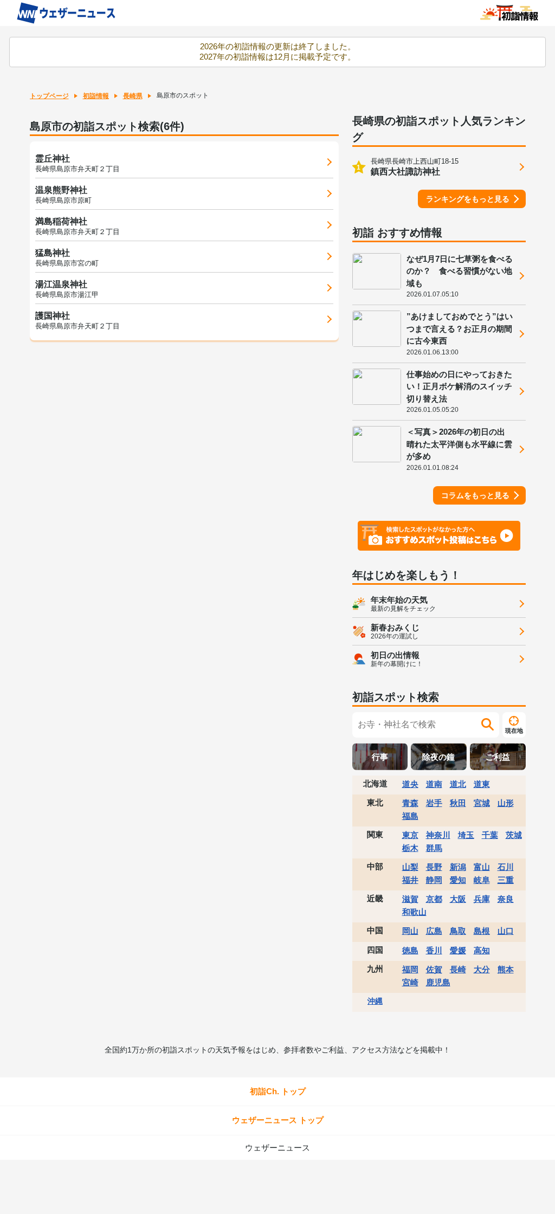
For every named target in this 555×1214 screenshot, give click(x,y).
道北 (458, 784)
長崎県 (133, 96)
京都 (434, 898)
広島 (434, 930)
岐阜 (482, 879)
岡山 (410, 930)
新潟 (458, 866)
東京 (410, 835)
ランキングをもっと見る (467, 199)
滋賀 (410, 898)
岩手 (434, 803)
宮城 (482, 803)
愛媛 (458, 950)
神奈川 (438, 835)
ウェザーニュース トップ (278, 1120)
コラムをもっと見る (475, 495)
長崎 (458, 969)
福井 (410, 879)
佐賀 (434, 969)
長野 (434, 866)
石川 (506, 866)
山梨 (410, 866)
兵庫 (482, 898)
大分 (482, 969)
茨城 (514, 835)
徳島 (410, 950)
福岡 (410, 969)
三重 (506, 879)
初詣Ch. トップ (278, 1091)
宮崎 (410, 982)
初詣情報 (96, 96)
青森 (410, 803)
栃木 (410, 848)
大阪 (458, 898)
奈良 (506, 898)
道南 (434, 784)
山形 (506, 803)
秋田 (458, 803)
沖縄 (375, 1001)
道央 (410, 784)
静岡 (434, 879)
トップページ (49, 96)
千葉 (490, 835)
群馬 (434, 848)
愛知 (458, 879)
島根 (482, 930)
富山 (482, 866)
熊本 (506, 969)
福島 (410, 816)
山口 (506, 930)
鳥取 (458, 930)
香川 (434, 950)
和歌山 (414, 911)
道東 (482, 784)
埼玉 (466, 835)
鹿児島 (438, 982)
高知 (482, 950)
